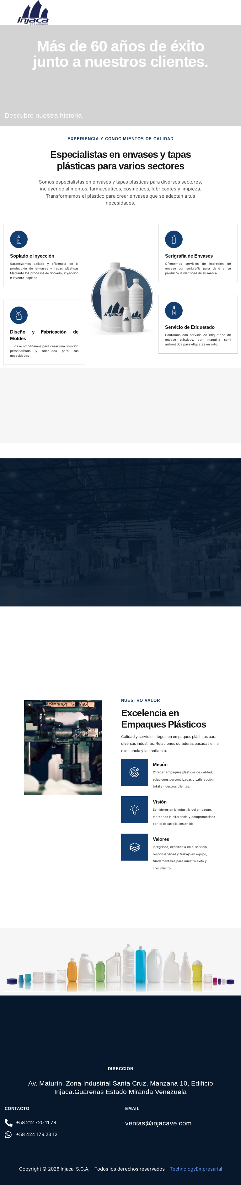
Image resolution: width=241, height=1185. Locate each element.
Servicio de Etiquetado (190, 327)
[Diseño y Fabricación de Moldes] (19, 315)
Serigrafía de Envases (189, 256)
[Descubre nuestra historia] (91, 115)
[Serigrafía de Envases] (174, 239)
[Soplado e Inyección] (19, 239)
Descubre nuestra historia (43, 115)
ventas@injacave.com (158, 1123)
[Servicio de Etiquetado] (174, 310)
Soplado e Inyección (32, 256)
